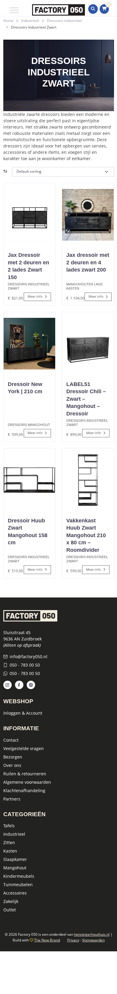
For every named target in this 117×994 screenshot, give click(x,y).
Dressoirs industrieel (64, 20)
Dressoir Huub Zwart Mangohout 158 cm (27, 532)
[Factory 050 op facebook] (19, 685)
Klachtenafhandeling (24, 790)
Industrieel (30, 20)
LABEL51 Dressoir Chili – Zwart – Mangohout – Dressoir (86, 399)
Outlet (9, 910)
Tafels (9, 825)
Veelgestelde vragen (23, 748)
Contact (11, 740)
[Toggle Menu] (14, 10)
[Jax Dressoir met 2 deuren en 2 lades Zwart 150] (29, 214)
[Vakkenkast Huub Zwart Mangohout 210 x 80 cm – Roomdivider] (88, 480)
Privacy (73, 940)
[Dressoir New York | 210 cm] (29, 343)
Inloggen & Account (22, 713)
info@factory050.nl (28, 656)
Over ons (12, 765)
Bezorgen (12, 757)
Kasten (10, 851)
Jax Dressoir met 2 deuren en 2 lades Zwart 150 (28, 266)
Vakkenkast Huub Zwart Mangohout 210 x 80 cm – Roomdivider (86, 535)
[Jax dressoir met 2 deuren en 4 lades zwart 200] (88, 214)
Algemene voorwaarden (27, 782)
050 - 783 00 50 (25, 665)
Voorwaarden (93, 940)
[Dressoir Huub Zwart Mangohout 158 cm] (29, 480)
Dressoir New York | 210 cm (25, 388)
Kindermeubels (18, 876)
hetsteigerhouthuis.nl (92, 934)
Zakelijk (10, 901)
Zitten (9, 842)
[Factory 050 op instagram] (7, 685)
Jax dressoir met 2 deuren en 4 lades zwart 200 (87, 262)
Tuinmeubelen (18, 884)
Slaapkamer (15, 859)
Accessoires (15, 893)
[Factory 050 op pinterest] (31, 685)
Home (8, 20)
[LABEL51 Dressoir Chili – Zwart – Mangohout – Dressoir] (88, 343)
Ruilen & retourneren (24, 774)
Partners (11, 799)
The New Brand (47, 940)
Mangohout (14, 868)
